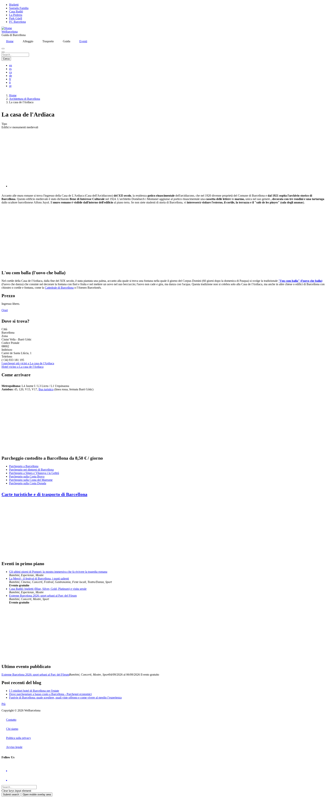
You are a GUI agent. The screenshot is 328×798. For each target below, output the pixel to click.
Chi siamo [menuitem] (12, 728)
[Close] (3, 52)
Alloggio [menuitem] (28, 41)
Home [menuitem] (9, 41)
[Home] (7, 28)
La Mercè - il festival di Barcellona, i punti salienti (39, 578)
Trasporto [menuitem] (48, 41)
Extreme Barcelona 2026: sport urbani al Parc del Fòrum (43, 595)
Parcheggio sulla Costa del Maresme (31, 479)
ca (10, 72)
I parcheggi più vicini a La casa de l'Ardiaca (28, 363)
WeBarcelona (10, 31)
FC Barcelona (17, 21)
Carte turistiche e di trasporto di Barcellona (44, 494)
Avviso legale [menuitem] (14, 747)
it (10, 82)
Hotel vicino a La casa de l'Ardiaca (22, 366)
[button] (47, 186)
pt (10, 85)
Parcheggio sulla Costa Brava (26, 476)
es (10, 68)
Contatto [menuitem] (11, 719)
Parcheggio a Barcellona (23, 466)
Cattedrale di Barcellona (59, 287)
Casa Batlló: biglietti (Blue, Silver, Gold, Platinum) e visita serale (48, 588)
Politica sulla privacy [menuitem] (18, 738)
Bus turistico (46, 389)
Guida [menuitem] (66, 41)
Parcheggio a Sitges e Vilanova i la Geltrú (34, 473)
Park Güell (15, 18)
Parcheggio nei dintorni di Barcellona (31, 469)
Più (4, 704)
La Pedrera (15, 15)
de (10, 75)
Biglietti (14, 4)
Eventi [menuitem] (83, 41)
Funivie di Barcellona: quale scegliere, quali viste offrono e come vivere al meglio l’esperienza (65, 697)
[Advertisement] (115, 236)
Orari (5, 310)
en (10, 65)
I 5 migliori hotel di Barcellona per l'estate (34, 690)
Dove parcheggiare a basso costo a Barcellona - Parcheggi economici (50, 694)
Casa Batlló (16, 11)
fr (10, 79)
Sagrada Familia (18, 8)
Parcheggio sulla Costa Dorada (27, 483)
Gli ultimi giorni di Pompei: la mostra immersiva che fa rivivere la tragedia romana (58, 571)
